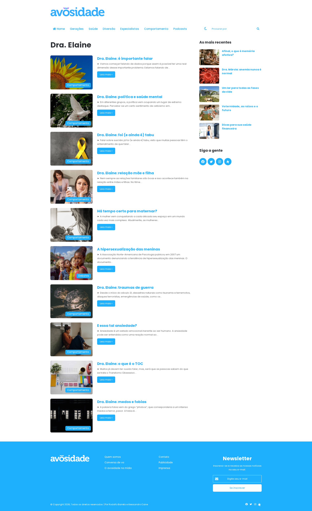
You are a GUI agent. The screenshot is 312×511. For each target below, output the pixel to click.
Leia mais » (106, 74)
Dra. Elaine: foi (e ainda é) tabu (125, 134)
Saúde (93, 29)
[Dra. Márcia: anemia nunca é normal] (209, 76)
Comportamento (156, 29)
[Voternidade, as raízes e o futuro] (209, 112)
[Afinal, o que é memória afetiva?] (209, 57)
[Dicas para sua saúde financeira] (209, 131)
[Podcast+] (227, 161)
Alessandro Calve (138, 504)
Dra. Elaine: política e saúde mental (129, 96)
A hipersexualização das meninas (128, 249)
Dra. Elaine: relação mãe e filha (125, 173)
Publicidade (166, 462)
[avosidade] (77, 11)
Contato (164, 457)
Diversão (109, 29)
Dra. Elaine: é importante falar (125, 58)
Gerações (77, 29)
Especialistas (129, 29)
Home (60, 29)
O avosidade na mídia (118, 468)
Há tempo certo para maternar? (127, 211)
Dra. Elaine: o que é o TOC (120, 363)
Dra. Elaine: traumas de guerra (125, 287)
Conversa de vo (114, 462)
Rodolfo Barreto (117, 504)
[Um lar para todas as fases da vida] (209, 94)
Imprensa (164, 468)
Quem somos (113, 457)
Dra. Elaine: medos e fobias (121, 401)
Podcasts (180, 29)
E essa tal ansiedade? (117, 325)
